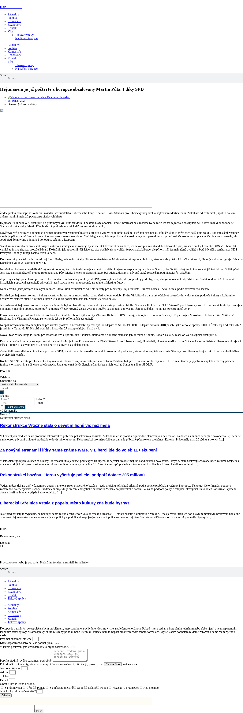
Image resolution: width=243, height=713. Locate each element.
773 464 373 (12, 546)
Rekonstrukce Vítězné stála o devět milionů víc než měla (55, 425)
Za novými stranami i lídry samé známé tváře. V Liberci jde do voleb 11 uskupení (78, 450)
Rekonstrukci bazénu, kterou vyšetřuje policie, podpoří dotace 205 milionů (72, 475)
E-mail (39, 402)
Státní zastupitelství (61, 687)
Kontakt (12, 28)
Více (10, 31)
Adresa (4, 672)
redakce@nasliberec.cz (14, 549)
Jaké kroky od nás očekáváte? (18, 691)
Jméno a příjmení (10, 668)
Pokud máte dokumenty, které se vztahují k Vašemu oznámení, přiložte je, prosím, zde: (52, 664)
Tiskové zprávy (24, 34)
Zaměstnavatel (13, 687)
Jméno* (40, 399)
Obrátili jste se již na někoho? (17, 683)
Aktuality (13, 14)
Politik (104, 687)
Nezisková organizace (126, 687)
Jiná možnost (151, 687)
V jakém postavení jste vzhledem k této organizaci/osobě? (35, 646)
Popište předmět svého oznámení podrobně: (26, 660)
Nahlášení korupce (26, 38)
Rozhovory (14, 24)
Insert (39, 711)
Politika (12, 17)
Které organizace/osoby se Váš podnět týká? (27, 642)
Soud (80, 687)
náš (11, 6)
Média (92, 687)
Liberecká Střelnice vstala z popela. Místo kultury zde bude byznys (64, 503)
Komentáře (14, 21)
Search (4, 75)
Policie (41, 687)
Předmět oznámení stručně (16, 639)
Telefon (5, 676)
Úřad (29, 687)
